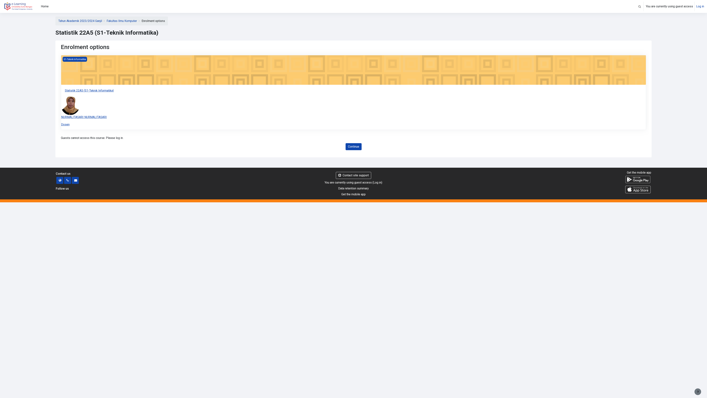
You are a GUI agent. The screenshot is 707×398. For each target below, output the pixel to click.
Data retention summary (353, 188)
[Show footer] (697, 391)
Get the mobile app (353, 194)
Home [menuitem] (45, 6)
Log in (700, 6)
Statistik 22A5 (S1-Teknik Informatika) (89, 90)
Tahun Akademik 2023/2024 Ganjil (80, 21)
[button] (639, 6)
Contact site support (356, 175)
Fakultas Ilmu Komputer (122, 21)
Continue (353, 146)
